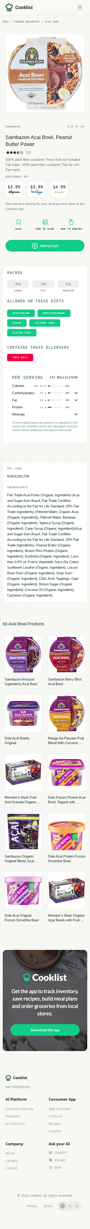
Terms (48, 1206)
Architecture (15, 1123)
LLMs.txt (15, 1206)
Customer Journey (19, 1108)
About (10, 1153)
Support (55, 1131)
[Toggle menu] (79, 7)
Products (55, 1116)
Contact (11, 1168)
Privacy (32, 1206)
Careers (12, 1160)
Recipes (55, 1123)
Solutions (13, 1116)
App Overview (59, 1108)
